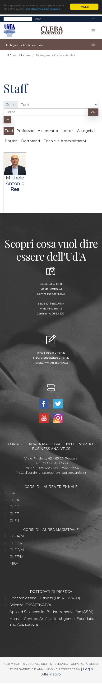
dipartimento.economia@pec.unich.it (55, 472)
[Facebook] (44, 403)
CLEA (14, 500)
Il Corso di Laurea (19, 55)
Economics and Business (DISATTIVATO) (44, 598)
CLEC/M (16, 550)
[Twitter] (58, 403)
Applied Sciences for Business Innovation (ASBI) (51, 611)
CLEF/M (16, 556)
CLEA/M (16, 536)
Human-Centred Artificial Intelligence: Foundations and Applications (53, 621)
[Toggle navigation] (93, 19)
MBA (14, 563)
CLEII (14, 520)
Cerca (37, 19)
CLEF (14, 513)
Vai (93, 112)
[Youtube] (44, 417)
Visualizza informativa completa (43, 9)
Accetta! (84, 6)
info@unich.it (55, 352)
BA (12, 493)
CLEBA (15, 543)
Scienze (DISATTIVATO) (30, 605)
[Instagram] (58, 417)
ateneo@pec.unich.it (55, 357)
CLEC (14, 507)
